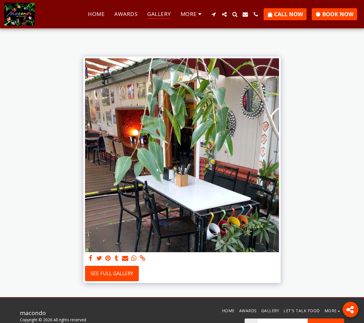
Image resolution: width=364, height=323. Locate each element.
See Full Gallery (112, 273)
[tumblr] (116, 258)
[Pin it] (108, 258)
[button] (214, 14)
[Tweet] (99, 258)
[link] (142, 258)
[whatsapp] (134, 258)
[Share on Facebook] (91, 258)
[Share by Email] (125, 258)
